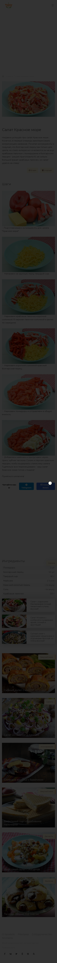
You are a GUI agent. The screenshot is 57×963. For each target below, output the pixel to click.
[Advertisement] (28, 510)
